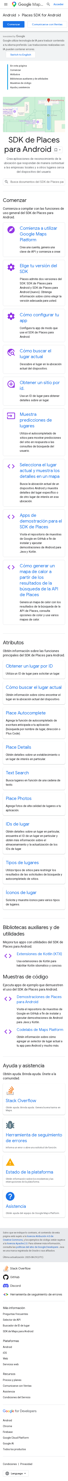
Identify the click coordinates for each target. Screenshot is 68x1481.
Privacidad (26, 1464)
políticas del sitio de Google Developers (37, 1247)
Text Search (17, 773)
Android (9, 15)
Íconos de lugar (21, 892)
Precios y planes (12, 1380)
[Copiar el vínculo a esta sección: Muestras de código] (53, 977)
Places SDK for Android (41, 15)
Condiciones (10, 1464)
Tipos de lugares (22, 862)
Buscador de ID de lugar (16, 1325)
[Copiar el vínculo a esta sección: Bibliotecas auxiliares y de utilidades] (29, 934)
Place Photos (19, 798)
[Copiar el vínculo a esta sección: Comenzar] (31, 201)
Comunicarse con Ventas (47, 24)
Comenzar (13, 24)
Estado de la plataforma (29, 1172)
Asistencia (16, 1206)
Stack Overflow (21, 1100)
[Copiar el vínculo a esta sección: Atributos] (28, 643)
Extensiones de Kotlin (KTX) (39, 954)
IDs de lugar (18, 824)
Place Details (18, 747)
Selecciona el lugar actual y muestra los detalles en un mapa (40, 470)
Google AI (8, 1443)
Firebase (8, 1432)
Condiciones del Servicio (16, 1397)
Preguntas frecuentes (15, 1314)
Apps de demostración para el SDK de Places (41, 521)
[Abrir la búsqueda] (48, 4)
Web (5, 1358)
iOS (5, 1352)
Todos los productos (14, 1449)
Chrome (7, 1426)
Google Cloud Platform (16, 1437)
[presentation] (34, 200)
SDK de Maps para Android (18, 1331)
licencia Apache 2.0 (17, 1243)
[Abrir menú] (5, 4)
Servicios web (11, 1364)
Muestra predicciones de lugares (36, 420)
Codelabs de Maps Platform (40, 1029)
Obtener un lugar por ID (29, 666)
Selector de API (11, 1319)
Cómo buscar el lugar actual (34, 687)
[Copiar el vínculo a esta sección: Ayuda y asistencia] (49, 1066)
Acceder (58, 4)
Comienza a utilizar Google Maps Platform (38, 234)
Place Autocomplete (26, 713)
